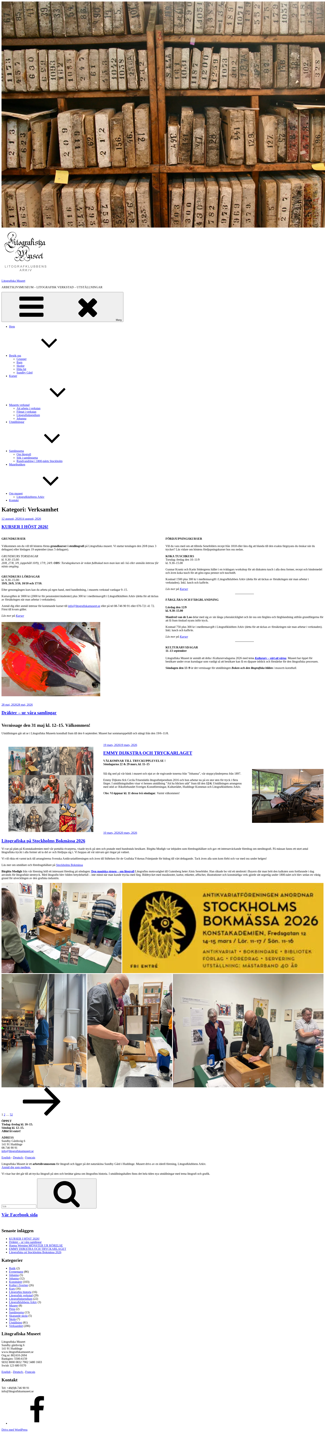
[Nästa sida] (42, 1114)
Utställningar (16, 421)
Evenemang (16, 1271)
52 (11, 1114)
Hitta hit (21, 369)
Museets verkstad (19, 405)
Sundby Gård (25, 372)
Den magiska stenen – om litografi (112, 871)
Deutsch (18, 1157)
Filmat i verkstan (26, 411)
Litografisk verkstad (21, 1295)
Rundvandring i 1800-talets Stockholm (39, 461)
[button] (25, 251)
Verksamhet (16, 1326)
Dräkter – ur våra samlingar (29, 712)
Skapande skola (18, 1315)
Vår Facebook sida (20, 1214)
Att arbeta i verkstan (28, 408)
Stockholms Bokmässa (69, 865)
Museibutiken (17, 464)
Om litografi (24, 454)
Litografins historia (20, 1292)
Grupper (22, 359)
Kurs (12, 1288)
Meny (119, 320)
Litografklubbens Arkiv (30, 496)
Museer (13, 1305)
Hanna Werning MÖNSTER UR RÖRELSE (36, 1245)
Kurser (13, 376)
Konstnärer (15, 1281)
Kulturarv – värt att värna (270, 658)
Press (12, 1309)
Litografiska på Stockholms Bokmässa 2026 (43, 840)
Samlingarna (16, 450)
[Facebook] (37, 1423)
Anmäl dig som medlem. (16, 1167)
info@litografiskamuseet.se (84, 606)
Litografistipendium (28, 415)
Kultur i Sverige (18, 1285)
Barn (19, 362)
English (6, 1157)
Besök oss (15, 355)
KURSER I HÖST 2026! (25, 526)
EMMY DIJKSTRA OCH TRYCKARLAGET (147, 753)
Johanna (21, 418)
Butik (12, 1268)
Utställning (15, 1322)
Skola (12, 1319)
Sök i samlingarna (27, 457)
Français (30, 1157)
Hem (12, 326)
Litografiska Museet (13, 280)
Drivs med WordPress (14, 1429)
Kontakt (14, 500)
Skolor (20, 365)
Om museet (16, 493)
